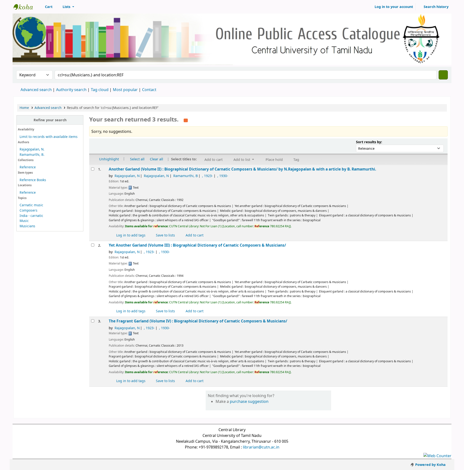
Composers (28, 210)
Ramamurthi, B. (32, 154)
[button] (46, 6)
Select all (137, 159)
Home (24, 107)
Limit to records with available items (49, 136)
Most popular (125, 89)
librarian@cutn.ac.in (261, 447)
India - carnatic (31, 215)
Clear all (156, 159)
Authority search (71, 89)
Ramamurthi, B (185, 175)
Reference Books (33, 180)
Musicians (27, 226)
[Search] (443, 74)
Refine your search (50, 120)
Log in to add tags (130, 235)
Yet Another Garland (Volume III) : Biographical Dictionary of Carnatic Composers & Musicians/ (197, 245)
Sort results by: (369, 142)
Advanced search (36, 89)
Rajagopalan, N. (32, 149)
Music (24, 220)
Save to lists (165, 235)
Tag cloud (100, 89)
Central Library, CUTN (26, 7)
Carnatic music (31, 205)
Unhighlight (108, 159)
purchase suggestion (249, 401)
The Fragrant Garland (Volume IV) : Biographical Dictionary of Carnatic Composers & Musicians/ (198, 321)
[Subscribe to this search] (185, 119)
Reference (28, 167)
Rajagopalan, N (127, 175)
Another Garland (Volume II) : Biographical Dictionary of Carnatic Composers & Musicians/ (242, 169)
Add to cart (194, 235)
